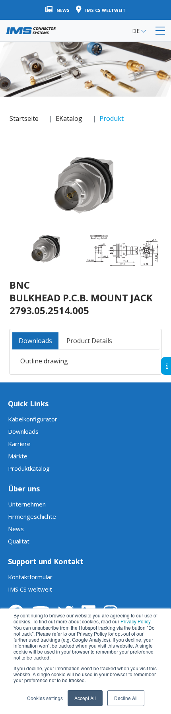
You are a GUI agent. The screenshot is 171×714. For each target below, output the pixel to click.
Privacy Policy (135, 621)
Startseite (24, 118)
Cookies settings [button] (45, 698)
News (16, 529)
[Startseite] (31, 30)
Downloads (23, 431)
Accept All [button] (85, 698)
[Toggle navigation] (160, 31)
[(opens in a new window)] (84, 182)
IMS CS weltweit (30, 589)
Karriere (19, 444)
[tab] (35, 340)
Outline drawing (44, 361)
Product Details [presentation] (89, 340)
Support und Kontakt (46, 561)
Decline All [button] (126, 698)
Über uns (24, 488)
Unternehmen (27, 504)
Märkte (17, 456)
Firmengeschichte (32, 516)
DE (136, 31)
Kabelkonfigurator (32, 419)
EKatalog (69, 118)
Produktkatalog (29, 468)
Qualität (18, 541)
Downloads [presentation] (35, 340)
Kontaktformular (30, 577)
